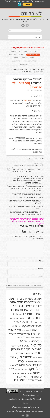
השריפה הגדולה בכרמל (34, 338)
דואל (41, 269)
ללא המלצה (24, 64)
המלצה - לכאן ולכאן (28, 58)
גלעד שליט (26, 331)
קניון (16, 370)
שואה (24, 373)
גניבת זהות (14, 330)
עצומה (12, 365)
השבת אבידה (23, 334)
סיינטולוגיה (37, 358)
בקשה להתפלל (35, 326)
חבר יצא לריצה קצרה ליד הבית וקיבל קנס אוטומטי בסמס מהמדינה (28, 170)
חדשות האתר (16, 61)
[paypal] (23, 25)
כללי (36, 51)
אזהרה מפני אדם (32, 298)
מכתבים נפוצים (15, 51)
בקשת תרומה (18, 325)
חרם (29, 341)
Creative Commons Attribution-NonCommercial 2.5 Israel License (25, 399)
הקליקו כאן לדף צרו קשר (32, 226)
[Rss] (27, 25)
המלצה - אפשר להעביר (16, 54)
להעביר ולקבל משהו (29, 349)
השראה (12, 334)
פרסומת (22, 369)
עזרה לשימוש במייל (30, 61)
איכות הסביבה (17, 318)
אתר (41, 277)
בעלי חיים (19, 322)
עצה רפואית (23, 365)
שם (41, 261)
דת (40, 334)
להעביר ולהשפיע (16, 346)
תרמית (16, 58)
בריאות (36, 330)
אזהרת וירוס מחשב (27, 316)
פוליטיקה (34, 369)
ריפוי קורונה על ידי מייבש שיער (26, 165)
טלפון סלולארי (30, 343)
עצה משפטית (31, 361)
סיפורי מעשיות (21, 357)
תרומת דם (20, 380)
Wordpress (16, 407)
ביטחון (30, 322)
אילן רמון (38, 322)
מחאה (37, 353)
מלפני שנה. (27, 100)
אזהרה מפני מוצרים (26, 312)
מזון (13, 349)
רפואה (30, 374)
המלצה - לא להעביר (33, 54)
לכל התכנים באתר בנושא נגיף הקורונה (27, 48)
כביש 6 (25, 345)
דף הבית (33, 69)
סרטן (40, 362)
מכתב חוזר (27, 51)
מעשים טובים (24, 353)
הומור (34, 334)
